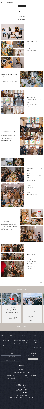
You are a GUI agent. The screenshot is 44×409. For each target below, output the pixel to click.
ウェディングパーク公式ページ (10, 356)
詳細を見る (10, 318)
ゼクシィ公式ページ (10, 353)
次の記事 (3, 282)
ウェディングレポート (21, 326)
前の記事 (40, 282)
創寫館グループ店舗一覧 (10, 360)
